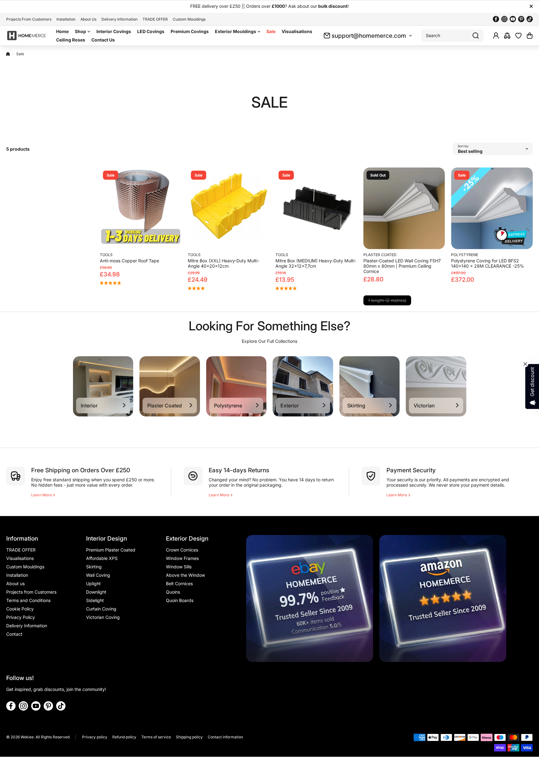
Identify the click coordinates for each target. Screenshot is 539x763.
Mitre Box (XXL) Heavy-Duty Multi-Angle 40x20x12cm (223, 263)
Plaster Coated (379, 254)
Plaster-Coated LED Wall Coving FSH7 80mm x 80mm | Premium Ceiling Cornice (402, 266)
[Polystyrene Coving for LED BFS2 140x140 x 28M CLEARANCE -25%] (492, 208)
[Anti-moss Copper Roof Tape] (141, 208)
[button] (530, 35)
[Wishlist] (518, 35)
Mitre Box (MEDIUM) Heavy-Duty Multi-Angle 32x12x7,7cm (315, 263)
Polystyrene (464, 254)
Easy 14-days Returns (239, 470)
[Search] (475, 35)
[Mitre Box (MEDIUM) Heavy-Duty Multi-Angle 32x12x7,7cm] (316, 208)
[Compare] (507, 35)
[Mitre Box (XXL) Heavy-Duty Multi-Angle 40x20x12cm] (229, 208)
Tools (106, 254)
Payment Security (411, 470)
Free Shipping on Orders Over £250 (80, 470)
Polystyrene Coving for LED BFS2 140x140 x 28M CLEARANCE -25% (487, 263)
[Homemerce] (26, 35)
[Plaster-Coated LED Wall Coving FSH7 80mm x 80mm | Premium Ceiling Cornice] (404, 208)
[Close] (531, 6)
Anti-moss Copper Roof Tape (129, 260)
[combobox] (452, 35)
